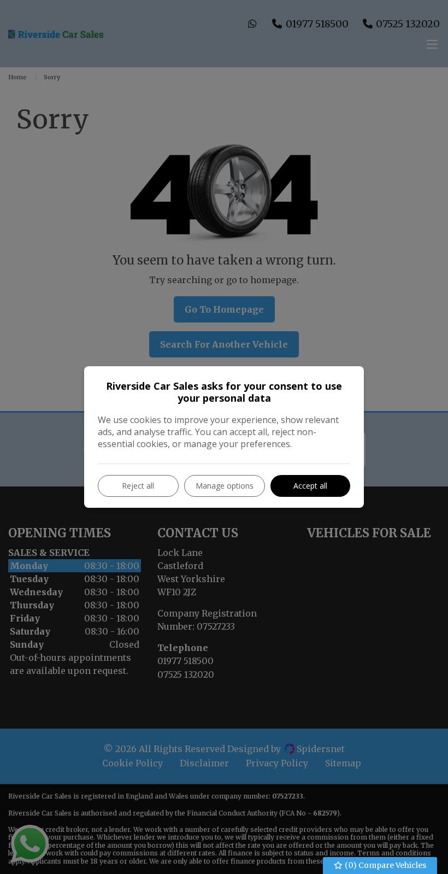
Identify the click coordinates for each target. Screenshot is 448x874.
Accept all (310, 485)
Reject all (138, 485)
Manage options (225, 485)
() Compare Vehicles (384, 865)
